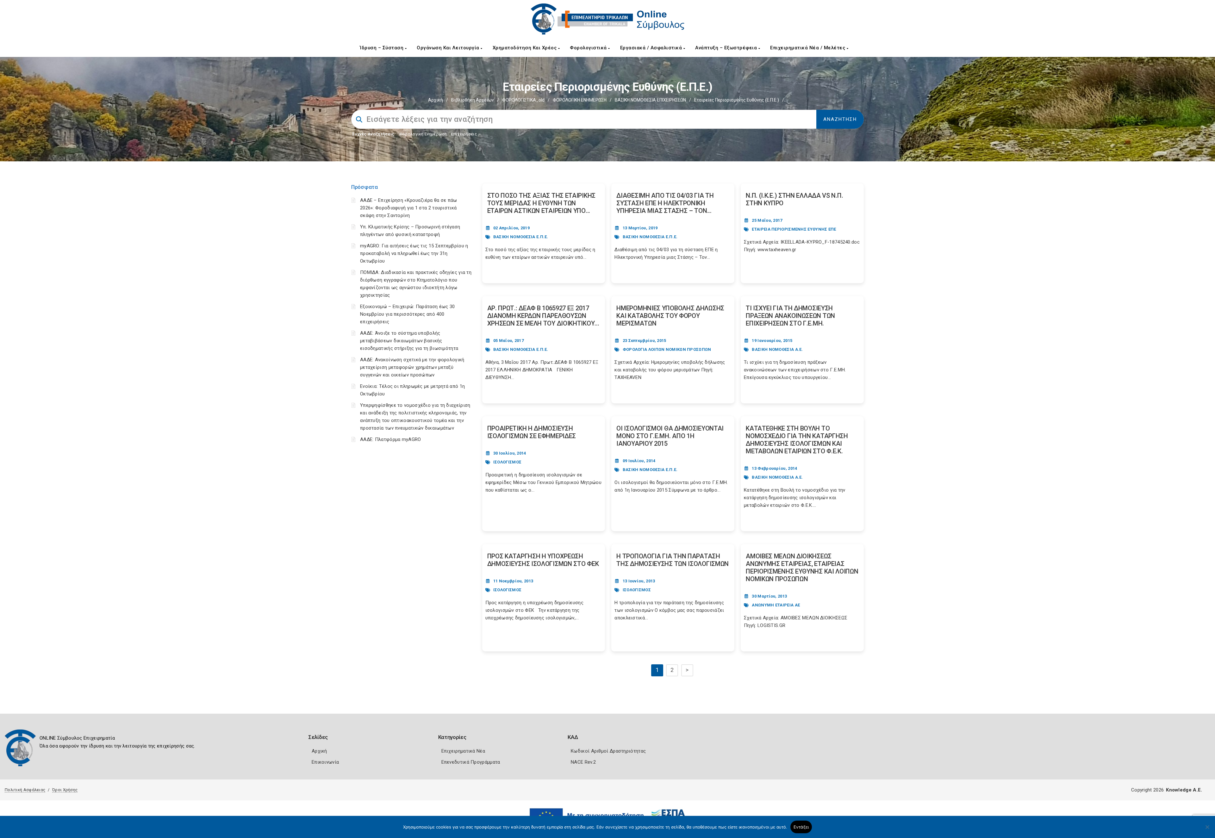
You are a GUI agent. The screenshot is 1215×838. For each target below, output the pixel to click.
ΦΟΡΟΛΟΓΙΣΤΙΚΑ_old (523, 99)
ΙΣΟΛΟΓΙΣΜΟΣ (507, 462)
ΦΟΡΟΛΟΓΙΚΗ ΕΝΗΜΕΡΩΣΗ (580, 99)
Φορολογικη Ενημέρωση (423, 134)
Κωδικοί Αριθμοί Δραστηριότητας (608, 751)
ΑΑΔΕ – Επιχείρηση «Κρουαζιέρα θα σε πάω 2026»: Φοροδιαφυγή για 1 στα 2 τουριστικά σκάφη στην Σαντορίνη (408, 207)
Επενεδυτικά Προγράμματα (470, 762)
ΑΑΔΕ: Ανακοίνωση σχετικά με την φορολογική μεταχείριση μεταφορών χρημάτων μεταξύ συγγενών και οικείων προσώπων (412, 367)
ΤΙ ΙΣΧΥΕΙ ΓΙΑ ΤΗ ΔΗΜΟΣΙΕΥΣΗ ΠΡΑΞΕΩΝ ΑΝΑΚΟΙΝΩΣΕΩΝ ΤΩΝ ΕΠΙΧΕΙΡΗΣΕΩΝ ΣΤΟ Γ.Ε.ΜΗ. (790, 315)
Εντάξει (801, 826)
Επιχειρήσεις (464, 134)
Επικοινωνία (325, 762)
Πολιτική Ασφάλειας (25, 789)
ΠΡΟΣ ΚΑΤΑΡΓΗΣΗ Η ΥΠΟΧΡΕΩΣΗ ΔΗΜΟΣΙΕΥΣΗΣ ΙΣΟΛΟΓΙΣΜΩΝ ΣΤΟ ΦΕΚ (543, 560)
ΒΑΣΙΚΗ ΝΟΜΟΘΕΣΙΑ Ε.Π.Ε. (520, 236)
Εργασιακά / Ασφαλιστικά (651, 48)
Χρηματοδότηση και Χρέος (525, 48)
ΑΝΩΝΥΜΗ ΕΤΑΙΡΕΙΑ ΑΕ (776, 605)
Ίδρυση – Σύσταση (382, 48)
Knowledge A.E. (1184, 790)
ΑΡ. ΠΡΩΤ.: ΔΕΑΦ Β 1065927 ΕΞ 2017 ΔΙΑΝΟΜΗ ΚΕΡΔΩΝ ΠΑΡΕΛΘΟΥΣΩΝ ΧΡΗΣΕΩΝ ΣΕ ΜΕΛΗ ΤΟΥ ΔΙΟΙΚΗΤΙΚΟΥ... (543, 315)
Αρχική (435, 99)
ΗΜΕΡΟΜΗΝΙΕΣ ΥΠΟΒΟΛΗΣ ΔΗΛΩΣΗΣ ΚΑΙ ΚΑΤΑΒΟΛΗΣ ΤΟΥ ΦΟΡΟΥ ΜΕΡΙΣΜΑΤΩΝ (670, 315)
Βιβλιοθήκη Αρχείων (472, 99)
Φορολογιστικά (589, 48)
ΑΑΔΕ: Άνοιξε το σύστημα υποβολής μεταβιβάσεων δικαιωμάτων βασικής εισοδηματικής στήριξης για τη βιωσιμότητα (409, 340)
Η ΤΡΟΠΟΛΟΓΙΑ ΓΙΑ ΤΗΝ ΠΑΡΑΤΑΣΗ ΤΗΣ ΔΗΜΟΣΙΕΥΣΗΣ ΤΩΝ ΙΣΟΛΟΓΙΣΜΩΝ (672, 560)
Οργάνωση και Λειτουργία (449, 48)
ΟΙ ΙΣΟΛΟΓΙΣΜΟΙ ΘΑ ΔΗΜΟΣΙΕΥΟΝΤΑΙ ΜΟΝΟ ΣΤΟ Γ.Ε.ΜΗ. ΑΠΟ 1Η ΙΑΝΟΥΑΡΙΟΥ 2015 (670, 436)
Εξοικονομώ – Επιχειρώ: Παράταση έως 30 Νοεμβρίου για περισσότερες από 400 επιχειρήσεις (407, 314)
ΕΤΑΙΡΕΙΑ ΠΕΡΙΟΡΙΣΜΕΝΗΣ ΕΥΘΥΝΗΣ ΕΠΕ (794, 229)
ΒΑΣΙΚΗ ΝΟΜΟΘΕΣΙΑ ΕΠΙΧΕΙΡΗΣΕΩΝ (650, 99)
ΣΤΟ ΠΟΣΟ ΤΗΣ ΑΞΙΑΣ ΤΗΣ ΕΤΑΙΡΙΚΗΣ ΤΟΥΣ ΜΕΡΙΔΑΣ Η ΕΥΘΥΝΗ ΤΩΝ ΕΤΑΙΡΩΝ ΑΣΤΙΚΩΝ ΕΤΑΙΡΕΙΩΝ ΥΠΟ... (541, 203)
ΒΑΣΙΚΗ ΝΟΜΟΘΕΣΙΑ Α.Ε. (777, 349)
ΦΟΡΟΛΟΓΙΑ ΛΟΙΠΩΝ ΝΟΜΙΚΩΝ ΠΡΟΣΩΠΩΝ (667, 349)
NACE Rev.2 (583, 762)
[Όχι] (1207, 830)
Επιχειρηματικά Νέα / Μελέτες (808, 48)
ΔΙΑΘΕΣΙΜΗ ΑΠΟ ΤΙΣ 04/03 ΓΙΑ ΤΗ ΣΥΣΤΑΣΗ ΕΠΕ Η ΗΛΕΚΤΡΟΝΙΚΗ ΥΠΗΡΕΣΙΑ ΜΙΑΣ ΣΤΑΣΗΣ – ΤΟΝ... (664, 203)
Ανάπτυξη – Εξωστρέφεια (726, 48)
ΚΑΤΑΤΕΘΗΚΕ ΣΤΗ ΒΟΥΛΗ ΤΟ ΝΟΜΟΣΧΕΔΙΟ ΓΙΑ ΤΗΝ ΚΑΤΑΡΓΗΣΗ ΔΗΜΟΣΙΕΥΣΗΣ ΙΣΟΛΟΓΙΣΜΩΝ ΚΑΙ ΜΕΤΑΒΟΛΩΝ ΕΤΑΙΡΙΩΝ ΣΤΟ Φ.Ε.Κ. (797, 440)
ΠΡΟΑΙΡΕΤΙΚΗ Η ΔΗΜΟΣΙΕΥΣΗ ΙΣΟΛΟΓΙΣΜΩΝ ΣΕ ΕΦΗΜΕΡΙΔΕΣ (531, 432)
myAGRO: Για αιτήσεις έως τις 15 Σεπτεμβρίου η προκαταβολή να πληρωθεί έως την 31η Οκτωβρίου (414, 253)
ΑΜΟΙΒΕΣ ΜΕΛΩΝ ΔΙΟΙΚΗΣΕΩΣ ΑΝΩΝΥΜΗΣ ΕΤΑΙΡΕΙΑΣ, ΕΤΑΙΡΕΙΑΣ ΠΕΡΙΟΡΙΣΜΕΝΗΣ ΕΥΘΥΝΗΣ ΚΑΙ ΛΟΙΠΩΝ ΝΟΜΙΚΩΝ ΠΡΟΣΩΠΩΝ (802, 567)
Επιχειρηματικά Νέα (463, 751)
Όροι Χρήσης (65, 789)
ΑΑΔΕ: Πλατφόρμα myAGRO (390, 439)
